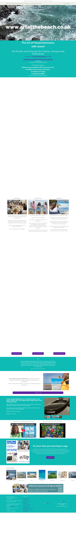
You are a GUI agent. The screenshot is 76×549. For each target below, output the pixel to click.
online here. (12, 506)
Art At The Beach (26, 498)
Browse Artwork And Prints (59, 353)
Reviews (24, 502)
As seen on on (38, 56)
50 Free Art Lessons (27, 504)
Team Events (25, 499)
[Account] (67, 4)
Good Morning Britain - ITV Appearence (28, 509)
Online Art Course (26, 500)
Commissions (25, 503)
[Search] (65, 4)
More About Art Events (16, 353)
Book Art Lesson (26, 505)
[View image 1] (45, 417)
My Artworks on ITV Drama (28, 510)
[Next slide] (69, 475)
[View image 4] (54, 417)
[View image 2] (48, 417)
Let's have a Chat (38, 392)
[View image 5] (57, 417)
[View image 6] (60, 417)
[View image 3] (51, 417)
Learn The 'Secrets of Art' (38, 353)
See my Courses (50, 457)
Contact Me (25, 511)
